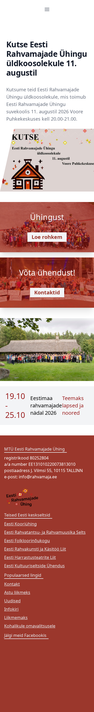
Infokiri (11, 609)
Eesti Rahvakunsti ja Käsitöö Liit (35, 549)
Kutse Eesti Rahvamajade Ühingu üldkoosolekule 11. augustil (46, 58)
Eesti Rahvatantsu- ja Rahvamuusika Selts (45, 532)
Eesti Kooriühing (20, 524)
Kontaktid (47, 292)
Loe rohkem (47, 236)
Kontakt (12, 584)
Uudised (12, 601)
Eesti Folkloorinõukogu (27, 540)
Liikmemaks (16, 617)
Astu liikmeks (17, 592)
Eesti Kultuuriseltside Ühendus (34, 566)
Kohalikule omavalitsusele (29, 626)
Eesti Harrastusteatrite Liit (30, 557)
